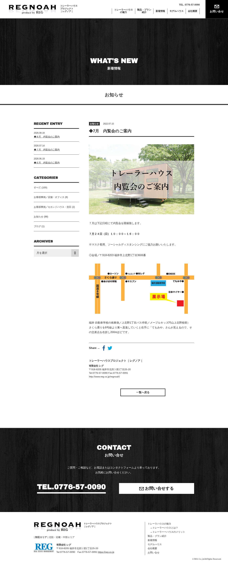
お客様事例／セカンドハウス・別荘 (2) (54, 207)
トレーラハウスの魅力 (159, 523)
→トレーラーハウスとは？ (163, 527)
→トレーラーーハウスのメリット (166, 532)
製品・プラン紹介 (157, 536)
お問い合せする (159, 488)
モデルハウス (177, 11)
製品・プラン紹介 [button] (144, 10)
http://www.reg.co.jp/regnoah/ (104, 376)
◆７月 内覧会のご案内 (47, 149)
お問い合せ (217, 11)
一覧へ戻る (143, 392)
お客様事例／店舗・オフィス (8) (51, 197)
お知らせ (94, 123)
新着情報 (160, 11)
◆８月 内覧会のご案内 (47, 136)
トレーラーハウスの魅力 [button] (123, 10)
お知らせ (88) (41, 216)
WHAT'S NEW (114, 63)
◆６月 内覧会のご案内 (47, 162)
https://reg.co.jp (106, 552)
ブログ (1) (39, 226)
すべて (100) (40, 187)
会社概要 (192, 11)
